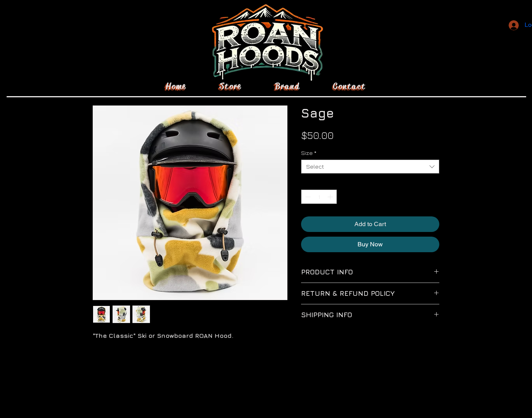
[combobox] (370, 167)
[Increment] (331, 197)
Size (308, 152)
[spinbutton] (319, 197)
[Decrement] (307, 197)
